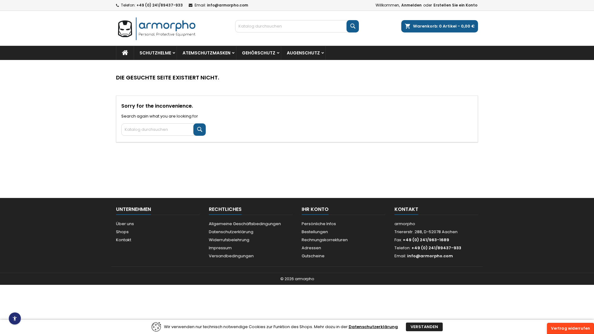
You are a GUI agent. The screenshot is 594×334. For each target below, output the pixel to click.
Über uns (125, 224)
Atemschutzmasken (206, 53)
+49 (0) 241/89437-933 (159, 5)
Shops (122, 232)
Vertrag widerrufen (570, 328)
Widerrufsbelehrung (229, 240)
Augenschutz (303, 53)
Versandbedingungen (231, 256)
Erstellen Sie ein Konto (455, 5)
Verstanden (424, 327)
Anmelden (411, 5)
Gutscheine (313, 256)
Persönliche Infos (319, 224)
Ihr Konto (315, 209)
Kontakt (123, 240)
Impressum (220, 248)
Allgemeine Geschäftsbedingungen (245, 224)
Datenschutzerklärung (231, 232)
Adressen (311, 248)
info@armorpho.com (227, 5)
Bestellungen (315, 232)
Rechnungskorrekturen (325, 240)
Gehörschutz (258, 53)
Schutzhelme (155, 53)
